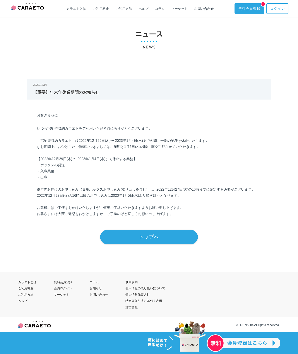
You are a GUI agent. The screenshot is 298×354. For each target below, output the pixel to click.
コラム (160, 8)
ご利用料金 (101, 8)
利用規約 (131, 282)
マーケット (179, 8)
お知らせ (96, 288)
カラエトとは (76, 8)
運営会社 (131, 307)
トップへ (149, 237)
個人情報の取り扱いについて (145, 288)
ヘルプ (143, 8)
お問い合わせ (204, 8)
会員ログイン (63, 288)
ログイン (277, 8)
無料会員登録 (249, 8)
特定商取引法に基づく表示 (143, 301)
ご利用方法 (124, 8)
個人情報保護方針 (137, 294)
